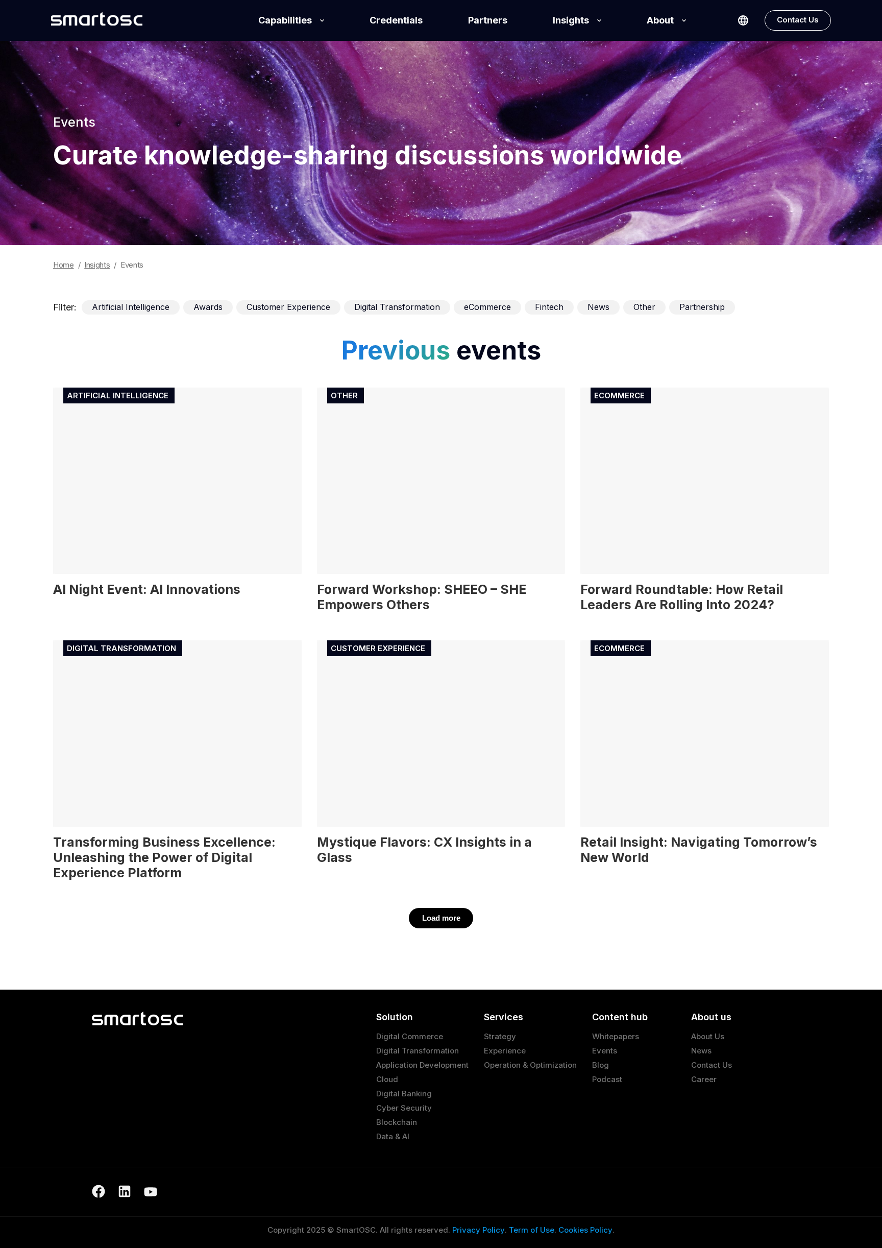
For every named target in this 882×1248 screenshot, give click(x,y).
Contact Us (798, 20)
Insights (571, 20)
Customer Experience (288, 307)
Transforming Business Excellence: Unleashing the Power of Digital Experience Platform (164, 857)
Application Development (422, 1065)
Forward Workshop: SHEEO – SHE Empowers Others (421, 597)
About (660, 20)
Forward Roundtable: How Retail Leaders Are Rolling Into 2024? (681, 597)
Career (704, 1079)
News (598, 307)
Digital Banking (404, 1093)
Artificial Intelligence (130, 307)
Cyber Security (404, 1108)
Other (644, 307)
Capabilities (285, 20)
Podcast (607, 1079)
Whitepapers (615, 1036)
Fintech (549, 307)
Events (604, 1050)
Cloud (387, 1079)
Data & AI (392, 1136)
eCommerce (487, 307)
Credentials (396, 20)
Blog (600, 1065)
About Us (707, 1036)
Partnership (702, 307)
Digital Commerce (409, 1036)
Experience (505, 1050)
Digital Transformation (397, 307)
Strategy (500, 1036)
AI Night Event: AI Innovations (146, 589)
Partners (487, 20)
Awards (208, 307)
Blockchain (396, 1122)
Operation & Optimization (530, 1065)
